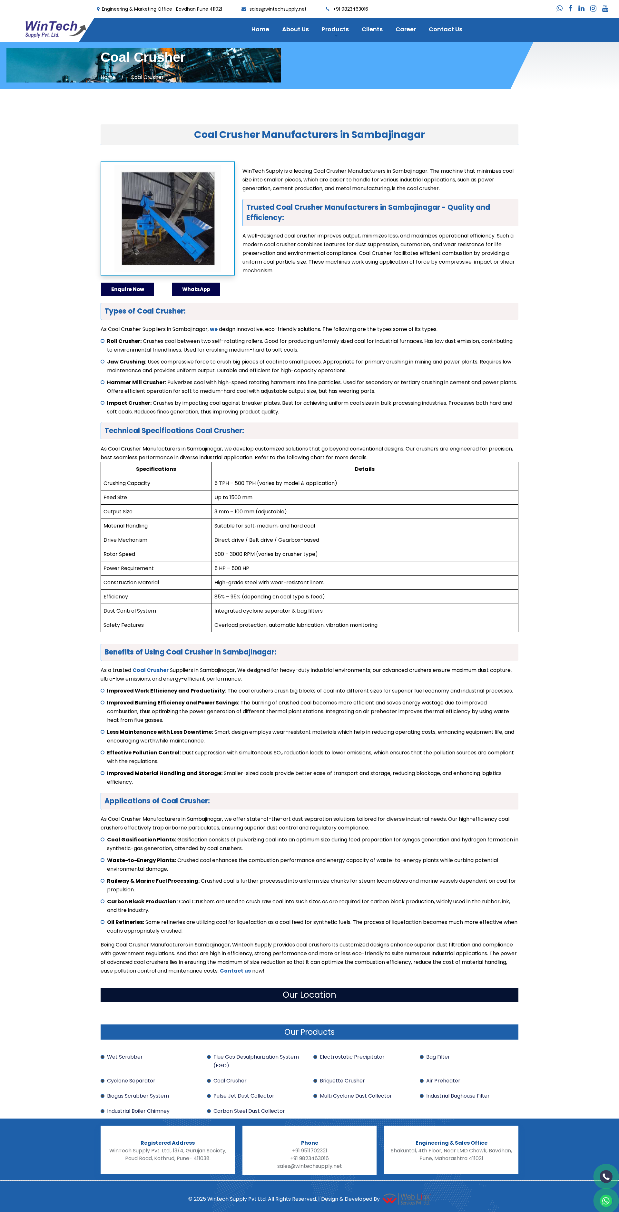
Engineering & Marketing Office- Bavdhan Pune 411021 (162, 9)
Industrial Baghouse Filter (458, 1096)
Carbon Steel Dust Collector (249, 1111)
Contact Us (445, 29)
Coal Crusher (230, 1080)
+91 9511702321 (309, 1150)
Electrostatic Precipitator (352, 1057)
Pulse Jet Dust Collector (243, 1096)
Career (406, 29)
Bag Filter (438, 1057)
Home (260, 29)
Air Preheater (443, 1080)
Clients (372, 29)
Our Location (309, 995)
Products (335, 29)
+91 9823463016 (350, 9)
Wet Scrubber (125, 1057)
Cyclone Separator (131, 1080)
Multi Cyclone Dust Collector (356, 1096)
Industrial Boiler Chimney (138, 1111)
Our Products (309, 1032)
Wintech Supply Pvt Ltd (236, 1199)
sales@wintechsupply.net (278, 9)
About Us (295, 29)
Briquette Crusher (342, 1080)
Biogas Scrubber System (138, 1096)
